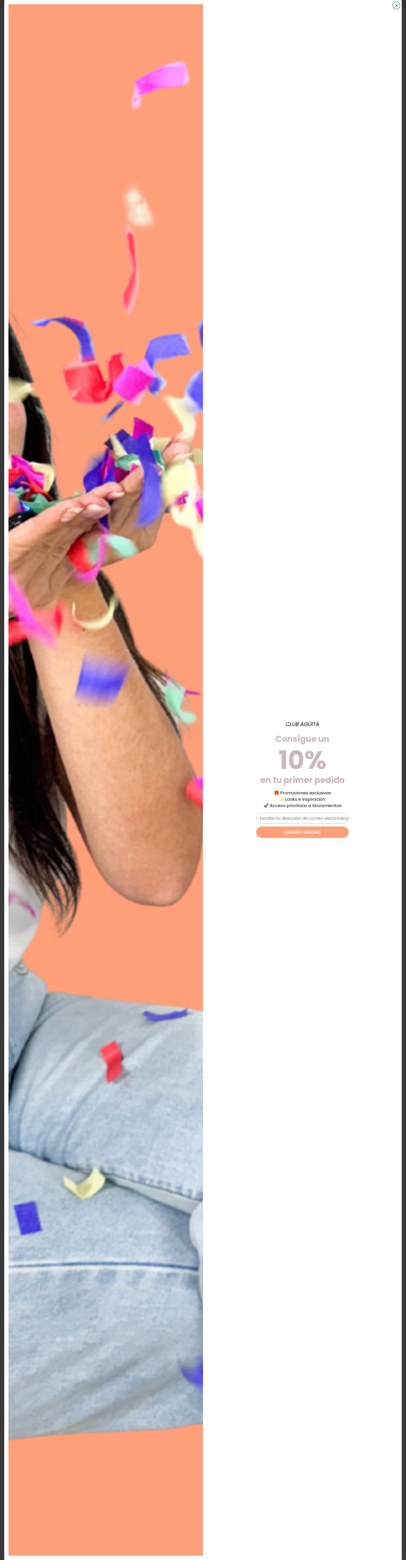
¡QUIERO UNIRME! (302, 832)
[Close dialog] (396, 5)
